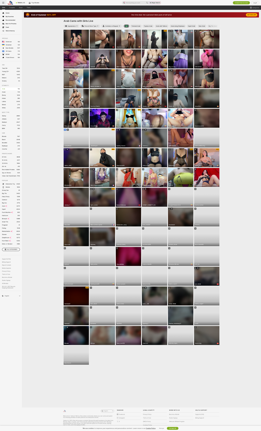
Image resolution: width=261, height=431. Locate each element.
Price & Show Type (90, 26)
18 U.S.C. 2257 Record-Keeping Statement (9, 287)
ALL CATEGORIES (12, 249)
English (106, 411)
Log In (255, 3)
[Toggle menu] (3, 2)
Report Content (6, 265)
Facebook (122, 414)
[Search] (147, 2)
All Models (5, 283)
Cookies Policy (147, 425)
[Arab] (126, 26)
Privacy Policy (6, 271)
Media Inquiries (6, 268)
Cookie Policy (150, 428)
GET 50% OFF (251, 15)
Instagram (122, 418)
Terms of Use (6, 274)
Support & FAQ (6, 259)
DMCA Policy (147, 421)
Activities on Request (111, 26)
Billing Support (6, 262)
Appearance (72, 26)
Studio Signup (6, 280)
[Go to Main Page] (10, 2)
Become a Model (7, 277)
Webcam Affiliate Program (176, 421)
